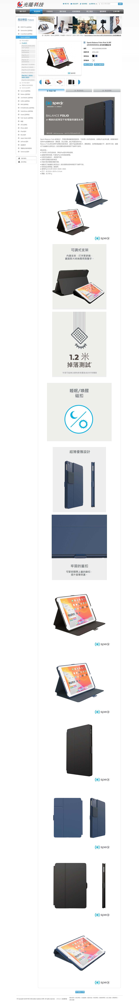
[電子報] (66, 4)
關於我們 (72, 997)
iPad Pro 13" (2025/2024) (25, 51)
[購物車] (92, 4)
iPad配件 (24, 43)
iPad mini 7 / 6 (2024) (28, 64)
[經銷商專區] (76, 11)
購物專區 (115, 997)
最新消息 (89, 997)
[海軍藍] (96, 56)
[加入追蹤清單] (99, 65)
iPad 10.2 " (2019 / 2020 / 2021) (27, 76)
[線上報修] (89, 11)
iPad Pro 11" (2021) (27, 72)
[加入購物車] (88, 65)
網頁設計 (58, 998)
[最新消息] (63, 11)
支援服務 (83, 997)
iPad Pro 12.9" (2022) (28, 70)
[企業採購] (116, 11)
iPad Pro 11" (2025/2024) (25, 56)
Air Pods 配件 (26, 83)
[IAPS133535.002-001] (48, 82)
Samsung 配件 (26, 88)
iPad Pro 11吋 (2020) (28, 80)
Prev (40, 82)
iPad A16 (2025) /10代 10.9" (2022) (28, 47)
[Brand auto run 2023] (80, 33)
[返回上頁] (80, 992)
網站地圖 (72, 999)
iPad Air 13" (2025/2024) (25, 61)
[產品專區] (36, 11)
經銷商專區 (102, 997)
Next (79, 82)
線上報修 (109, 997)
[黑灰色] (93, 56)
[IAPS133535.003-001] (60, 82)
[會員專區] (83, 4)
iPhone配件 (25, 40)
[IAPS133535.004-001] (71, 82)
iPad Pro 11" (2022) (27, 67)
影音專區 (23, 162)
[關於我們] (22, 11)
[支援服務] (49, 11)
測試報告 (23, 158)
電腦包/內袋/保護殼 (27, 85)
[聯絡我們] (74, 4)
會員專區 (95, 997)
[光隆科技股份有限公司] (31, 7)
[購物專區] (103, 11)
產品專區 (77, 997)
